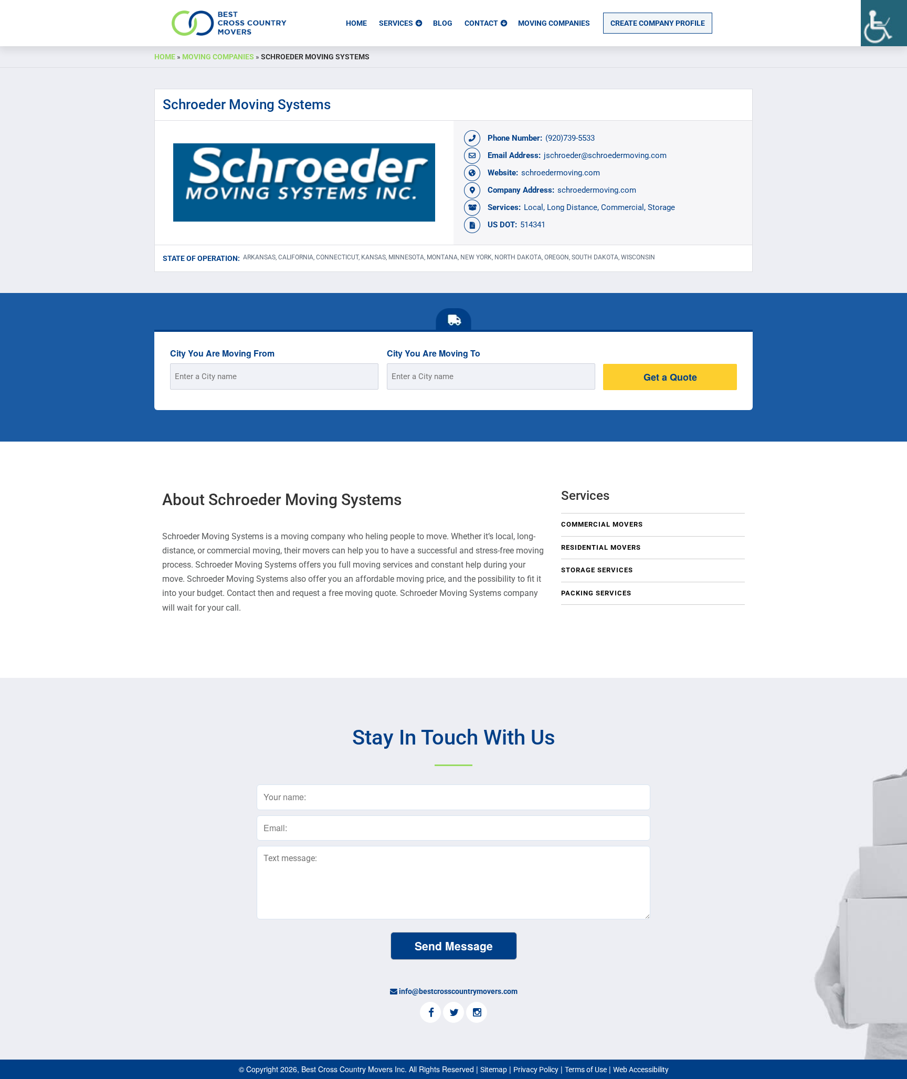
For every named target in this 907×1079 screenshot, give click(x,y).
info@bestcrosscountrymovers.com (458, 991)
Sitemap (493, 1069)
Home (356, 23)
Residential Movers (601, 547)
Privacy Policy (535, 1069)
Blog (442, 23)
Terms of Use (586, 1069)
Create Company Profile (657, 23)
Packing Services (596, 593)
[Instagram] (476, 1013)
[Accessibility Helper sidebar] (884, 23)
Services (396, 23)
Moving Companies (554, 23)
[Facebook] (430, 1013)
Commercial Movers (602, 524)
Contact (481, 23)
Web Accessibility (641, 1069)
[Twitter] (453, 1013)
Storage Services (597, 570)
